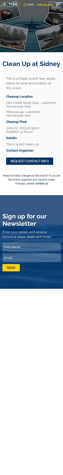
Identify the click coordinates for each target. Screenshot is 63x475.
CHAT (31, 4)
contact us (41, 183)
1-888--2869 (44, 4)
